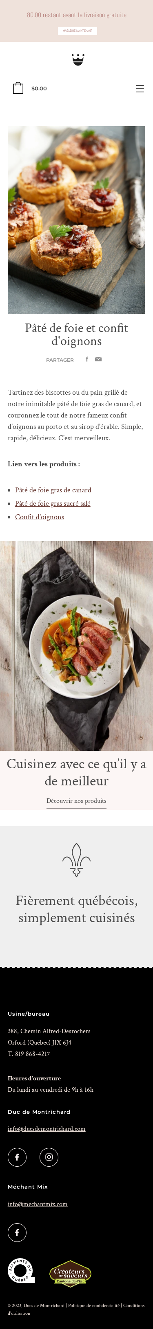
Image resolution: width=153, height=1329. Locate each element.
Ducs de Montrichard (44, 1306)
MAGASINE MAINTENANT (77, 31)
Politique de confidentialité (94, 1306)
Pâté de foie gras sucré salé (53, 503)
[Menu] (140, 89)
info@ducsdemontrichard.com (47, 1129)
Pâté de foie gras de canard (53, 490)
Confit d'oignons (39, 517)
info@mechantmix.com (38, 1204)
